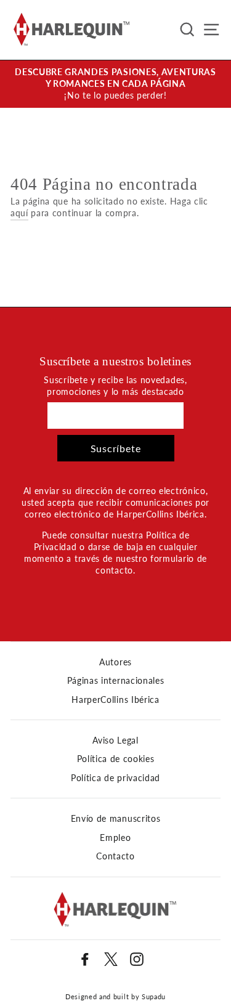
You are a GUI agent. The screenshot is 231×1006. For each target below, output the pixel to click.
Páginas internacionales (115, 681)
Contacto (115, 856)
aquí (19, 213)
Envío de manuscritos (116, 819)
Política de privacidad (115, 778)
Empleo (115, 838)
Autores (115, 662)
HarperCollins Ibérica (115, 700)
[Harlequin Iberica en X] (111, 959)
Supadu (154, 996)
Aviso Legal (115, 740)
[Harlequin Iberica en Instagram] (137, 959)
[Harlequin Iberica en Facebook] (85, 959)
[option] (115, 84)
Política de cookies (116, 759)
